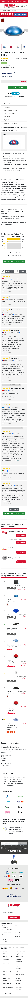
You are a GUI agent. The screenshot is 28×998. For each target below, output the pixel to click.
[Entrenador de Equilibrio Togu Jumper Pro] (16, 702)
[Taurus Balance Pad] (16, 581)
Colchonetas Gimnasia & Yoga (16, 531)
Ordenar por (9, 271)
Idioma (22, 271)
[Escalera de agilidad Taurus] (16, 672)
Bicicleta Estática (7, 971)
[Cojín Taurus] (16, 610)
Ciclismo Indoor (6, 964)
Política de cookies (19, 926)
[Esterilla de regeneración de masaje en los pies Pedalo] (16, 719)
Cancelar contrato (14, 917)
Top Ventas (7, 120)
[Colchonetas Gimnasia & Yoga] (5, 531)
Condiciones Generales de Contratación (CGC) (7, 927)
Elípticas (5, 951)
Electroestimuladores (8, 987)
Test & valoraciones (9, 113)
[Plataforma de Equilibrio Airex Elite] (16, 640)
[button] (4, 47)
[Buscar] (21, 6)
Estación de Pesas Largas (19, 975)
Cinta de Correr (6, 954)
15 (23, 239)
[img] (14, 72)
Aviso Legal (17, 932)
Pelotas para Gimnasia (14, 558)
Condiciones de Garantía (10, 110)
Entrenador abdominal (18, 979)
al (7, 912)
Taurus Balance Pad (12, 586)
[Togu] (11, 666)
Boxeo (4, 967)
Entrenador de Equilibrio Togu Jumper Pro (11, 708)
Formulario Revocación (5, 940)
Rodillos (17, 971)
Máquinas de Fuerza (8, 956)
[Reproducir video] (14, 142)
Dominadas (18, 983)
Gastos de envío (6, 935)
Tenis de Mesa (6, 959)
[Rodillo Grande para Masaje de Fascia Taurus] (16, 624)
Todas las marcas (7, 993)
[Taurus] (11, 588)
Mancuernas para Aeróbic (15, 540)
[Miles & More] (14, 895)
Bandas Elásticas (12, 548)
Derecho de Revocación (18, 935)
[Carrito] (26, 6)
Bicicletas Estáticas (20, 951)
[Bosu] (2, 20)
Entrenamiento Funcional (6, 979)
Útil (4, 291)
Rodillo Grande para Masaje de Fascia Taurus (12, 630)
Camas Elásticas (19, 956)
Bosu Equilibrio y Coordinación (9, 10)
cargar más (14, 510)
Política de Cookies (6, 932)
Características (8, 104)
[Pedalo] (11, 732)
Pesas (16, 964)
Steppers (5, 974)
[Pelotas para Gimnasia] (5, 558)
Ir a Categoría (21, 535)
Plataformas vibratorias (18, 988)
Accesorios (7, 116)
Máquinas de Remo (20, 954)
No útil (9, 291)
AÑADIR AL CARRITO (17, 87)
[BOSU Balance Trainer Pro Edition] (16, 595)
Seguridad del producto (10, 123)
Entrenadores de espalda (7, 984)
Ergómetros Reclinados (18, 967)
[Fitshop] (10, 6)
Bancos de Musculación (18, 960)
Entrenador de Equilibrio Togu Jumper (11, 662)
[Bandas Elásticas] (5, 548)
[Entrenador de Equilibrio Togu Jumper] (16, 655)
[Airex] (11, 649)
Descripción (7, 107)
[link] (8, 797)
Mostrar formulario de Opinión (14, 261)
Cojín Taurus (10, 615)
